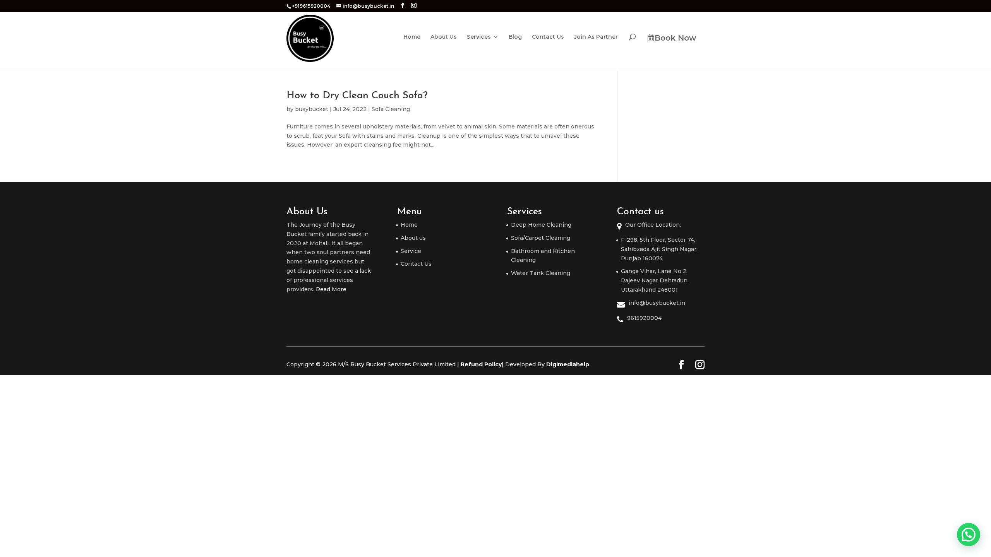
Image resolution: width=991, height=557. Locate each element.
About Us (443, 37)
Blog (515, 37)
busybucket (311, 109)
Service (411, 251)
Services (479, 37)
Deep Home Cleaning (541, 224)
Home (411, 37)
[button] (968, 534)
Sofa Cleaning (391, 109)
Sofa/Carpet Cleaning (540, 237)
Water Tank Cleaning (540, 273)
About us (413, 237)
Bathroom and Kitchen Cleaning (543, 256)
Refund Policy (481, 364)
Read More (331, 289)
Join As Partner (596, 37)
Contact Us (548, 37)
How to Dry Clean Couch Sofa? (357, 96)
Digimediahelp (567, 364)
